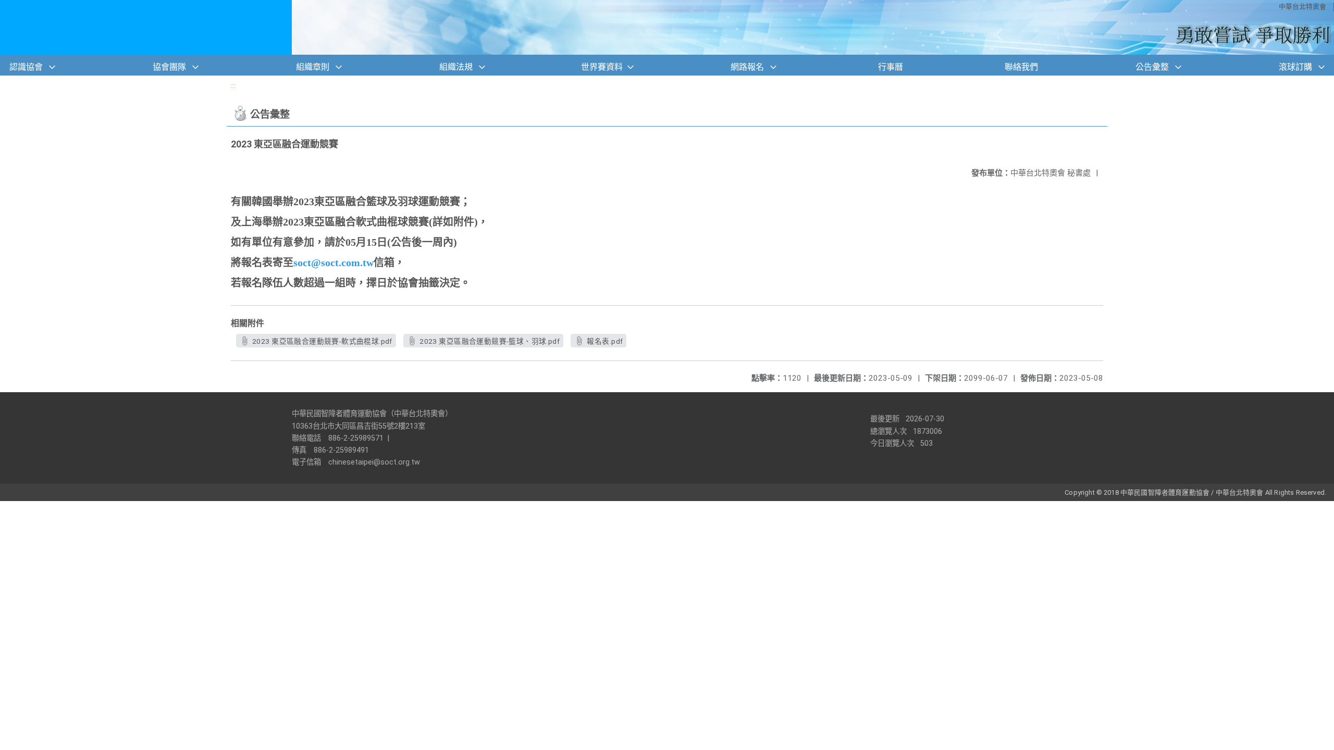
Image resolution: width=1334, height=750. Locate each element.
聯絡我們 (1021, 67)
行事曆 (890, 67)
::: (233, 86)
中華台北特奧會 (1302, 6)
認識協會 (26, 67)
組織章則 (312, 67)
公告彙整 (1152, 67)
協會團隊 (169, 67)
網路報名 (747, 67)
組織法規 (456, 67)
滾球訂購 (1295, 67)
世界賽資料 (602, 67)
